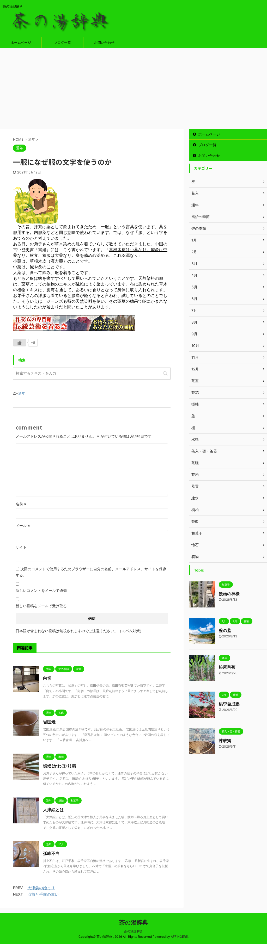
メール (23, 525)
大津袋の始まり (41, 887)
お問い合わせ (104, 42)
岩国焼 (49, 721)
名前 (21, 504)
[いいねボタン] (19, 342)
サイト (21, 547)
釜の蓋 (225, 630)
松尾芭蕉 (227, 667)
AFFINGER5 (179, 937)
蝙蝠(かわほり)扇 (59, 765)
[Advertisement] (133, 87)
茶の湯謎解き (133, 931)
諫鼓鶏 (225, 740)
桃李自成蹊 (229, 703)
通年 (21, 393)
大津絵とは (53, 809)
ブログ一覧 (62, 42)
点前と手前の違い (43, 894)
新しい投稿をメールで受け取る (41, 606)
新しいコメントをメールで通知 (41, 590)
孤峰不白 (51, 853)
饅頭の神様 (229, 593)
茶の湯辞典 (133, 922)
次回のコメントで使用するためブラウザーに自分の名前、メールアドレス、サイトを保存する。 (91, 572)
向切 (47, 678)
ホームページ (21, 42)
